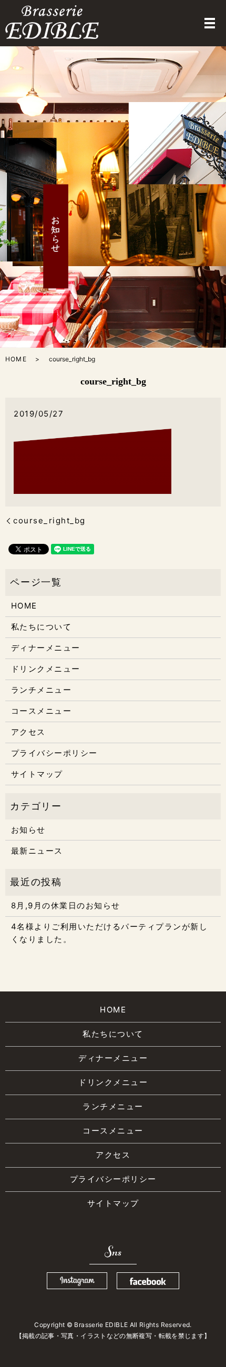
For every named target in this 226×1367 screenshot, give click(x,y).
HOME (16, 359)
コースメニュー (41, 711)
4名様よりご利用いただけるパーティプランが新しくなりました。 (109, 933)
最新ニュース (37, 851)
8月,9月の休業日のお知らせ (65, 905)
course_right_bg (49, 520)
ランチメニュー (41, 690)
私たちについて (41, 627)
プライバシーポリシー (54, 753)
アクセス (28, 732)
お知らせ (28, 830)
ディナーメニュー (45, 648)
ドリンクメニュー (45, 669)
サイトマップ (37, 774)
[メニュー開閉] (209, 23)
